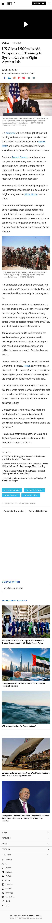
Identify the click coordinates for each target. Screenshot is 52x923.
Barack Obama (19, 157)
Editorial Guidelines (38, 511)
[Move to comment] (33, 78)
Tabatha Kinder (10, 70)
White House (31, 194)
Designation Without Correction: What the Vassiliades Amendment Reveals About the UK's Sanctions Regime (25, 818)
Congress (10, 133)
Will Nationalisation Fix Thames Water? (19, 726)
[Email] (29, 78)
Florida (26, 366)
